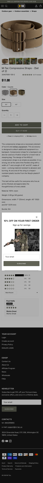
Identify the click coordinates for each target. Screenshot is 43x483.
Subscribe (21, 263)
